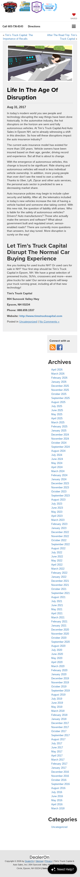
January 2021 (58, 625)
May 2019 (56, 706)
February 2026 (59, 377)
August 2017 (58, 739)
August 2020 (58, 645)
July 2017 (56, 743)
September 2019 (60, 690)
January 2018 (58, 719)
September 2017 (60, 735)
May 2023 (56, 511)
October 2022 (58, 540)
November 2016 (60, 775)
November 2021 (60, 585)
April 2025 (57, 418)
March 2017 (57, 759)
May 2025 (56, 414)
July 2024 (56, 454)
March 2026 (57, 373)
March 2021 (57, 617)
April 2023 (57, 515)
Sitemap (39, 861)
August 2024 (58, 450)
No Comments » (49, 321)
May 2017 (56, 751)
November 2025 (60, 389)
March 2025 (57, 422)
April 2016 (57, 804)
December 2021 (60, 580)
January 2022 (58, 576)
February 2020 (59, 670)
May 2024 (56, 463)
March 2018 (57, 710)
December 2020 (60, 629)
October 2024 (58, 442)
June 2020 (57, 654)
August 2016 (58, 788)
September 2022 (60, 544)
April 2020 (57, 662)
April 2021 (57, 613)
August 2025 (58, 402)
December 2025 (60, 385)
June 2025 (57, 410)
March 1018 (57, 808)
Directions (34, 26)
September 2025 (60, 398)
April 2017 (57, 755)
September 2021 (60, 593)
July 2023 (56, 503)
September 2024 (60, 446)
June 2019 (57, 702)
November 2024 (60, 438)
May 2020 (56, 658)
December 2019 (60, 678)
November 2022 (60, 536)
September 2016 (60, 784)
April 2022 (57, 564)
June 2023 (57, 507)
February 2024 (59, 475)
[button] (13, 26)
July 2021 (56, 601)
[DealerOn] (40, 857)
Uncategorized (28, 321)
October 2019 (58, 686)
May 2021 (56, 609)
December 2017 (60, 723)
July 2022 (56, 552)
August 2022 (58, 548)
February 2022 (59, 572)
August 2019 (58, 694)
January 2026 (58, 381)
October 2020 (58, 637)
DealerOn (29, 861)
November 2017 (60, 727)
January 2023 (58, 528)
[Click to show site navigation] (74, 27)
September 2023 (60, 495)
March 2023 (57, 519)
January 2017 (58, 767)
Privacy (48, 861)
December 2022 (60, 532)
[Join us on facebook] (60, 347)
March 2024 (57, 471)
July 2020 (56, 650)
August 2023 (58, 499)
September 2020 (60, 641)
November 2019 (60, 682)
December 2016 (60, 771)
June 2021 (57, 605)
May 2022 (56, 560)
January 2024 (58, 479)
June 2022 (57, 556)
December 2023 (60, 483)
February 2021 (59, 621)
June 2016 (57, 796)
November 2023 (60, 487)
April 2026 (57, 369)
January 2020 (58, 674)
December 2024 (60, 434)
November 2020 (60, 633)
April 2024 (57, 467)
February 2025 (59, 426)
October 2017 (58, 731)
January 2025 (58, 430)
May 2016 (56, 800)
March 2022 (57, 568)
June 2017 (57, 747)
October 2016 (58, 780)
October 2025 (58, 394)
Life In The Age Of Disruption (32, 93)
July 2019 (56, 698)
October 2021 (58, 589)
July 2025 (56, 406)
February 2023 (59, 524)
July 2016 (56, 792)
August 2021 (58, 597)
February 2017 (59, 763)
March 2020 (57, 666)
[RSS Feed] (53, 347)
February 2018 (59, 715)
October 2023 (58, 491)
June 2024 (57, 459)
